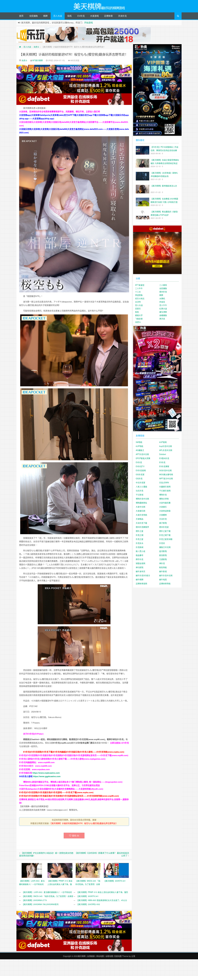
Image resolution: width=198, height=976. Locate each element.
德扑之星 (139, 531)
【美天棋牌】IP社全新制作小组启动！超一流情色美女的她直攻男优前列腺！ (46, 854)
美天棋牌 (82, 956)
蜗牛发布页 (140, 571)
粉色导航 (163, 567)
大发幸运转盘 (165, 510)
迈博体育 (108, 15)
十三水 (138, 291)
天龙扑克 (122, 15)
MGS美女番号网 (166, 474)
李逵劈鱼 (139, 295)
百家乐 (138, 308)
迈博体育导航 (165, 583)
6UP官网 (163, 442)
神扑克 (162, 563)
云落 (133, 956)
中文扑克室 (140, 482)
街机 (69, 15)
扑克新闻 (139, 547)
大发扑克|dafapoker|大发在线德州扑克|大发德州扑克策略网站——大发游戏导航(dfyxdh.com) (61, 788)
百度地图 (118, 956)
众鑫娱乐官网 (165, 486)
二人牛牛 (139, 288)
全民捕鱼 (33, 15)
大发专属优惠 (165, 502)
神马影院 (139, 567)
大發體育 (163, 514)
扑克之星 (139, 539)
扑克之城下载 (165, 535)
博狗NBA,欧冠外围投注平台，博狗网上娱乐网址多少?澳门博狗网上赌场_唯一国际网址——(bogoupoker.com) (72, 781)
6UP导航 (139, 446)
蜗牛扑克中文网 (165, 575)
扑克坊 (162, 543)
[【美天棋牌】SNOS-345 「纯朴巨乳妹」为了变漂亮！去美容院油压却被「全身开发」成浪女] (88, 870)
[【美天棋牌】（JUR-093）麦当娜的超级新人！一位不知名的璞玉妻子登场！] (31, 870)
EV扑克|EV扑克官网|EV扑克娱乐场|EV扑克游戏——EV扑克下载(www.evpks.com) (56, 792)
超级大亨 (139, 315)
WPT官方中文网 (166, 478)
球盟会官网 (140, 563)
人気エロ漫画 (141, 486)
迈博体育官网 (141, 583)
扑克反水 (139, 543)
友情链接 (91, 956)
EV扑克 (81, 15)
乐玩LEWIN (164, 482)
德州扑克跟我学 (142, 527)
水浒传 (138, 301)
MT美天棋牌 (37, 60)
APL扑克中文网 (165, 450)
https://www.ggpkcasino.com (46, 776)
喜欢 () (75, 835)
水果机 (162, 298)
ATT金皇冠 (139, 285)
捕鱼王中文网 (165, 547)
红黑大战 (163, 308)
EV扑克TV (140, 466)
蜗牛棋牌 (139, 579)
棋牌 (45, 15)
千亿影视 (139, 494)
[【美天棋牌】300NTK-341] (116, 870)
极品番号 (139, 555)
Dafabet (162, 454)
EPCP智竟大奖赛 (143, 458)
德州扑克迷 (164, 527)
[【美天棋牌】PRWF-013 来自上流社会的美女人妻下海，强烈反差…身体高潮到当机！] (60, 870)
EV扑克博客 (164, 466)
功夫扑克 (139, 490)
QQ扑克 (139, 478)
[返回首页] (20, 46)
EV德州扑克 (164, 458)
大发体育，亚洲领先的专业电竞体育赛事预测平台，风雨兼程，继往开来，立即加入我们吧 (59, 111)
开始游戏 (88, 22)
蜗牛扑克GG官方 (143, 575)
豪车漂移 (163, 312)
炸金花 (162, 301)
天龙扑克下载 (141, 523)
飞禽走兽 (139, 318)
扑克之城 (139, 535)
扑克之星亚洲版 (165, 539)
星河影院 (163, 551)
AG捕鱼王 (140, 450)
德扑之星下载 (165, 531)
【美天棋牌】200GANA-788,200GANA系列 (40, 904)
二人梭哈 (163, 285)
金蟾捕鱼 (163, 315)
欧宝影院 (163, 555)
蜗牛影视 (163, 571)
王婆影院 (163, 559)
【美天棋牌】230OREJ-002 (88, 904)
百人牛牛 (163, 305)
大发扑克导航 (141, 514)
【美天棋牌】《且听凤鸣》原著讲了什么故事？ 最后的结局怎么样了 (102, 854)
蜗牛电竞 (163, 579)
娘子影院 (163, 523)
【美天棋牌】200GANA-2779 (34, 900)
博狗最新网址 (141, 502)
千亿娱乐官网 (165, 490)
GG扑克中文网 (165, 470)
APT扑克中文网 (142, 454)
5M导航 (139, 442)
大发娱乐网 (140, 510)
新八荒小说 (140, 551)
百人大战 (57, 15)
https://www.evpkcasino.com (46, 772)
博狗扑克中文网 (142, 498)
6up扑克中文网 (165, 446)
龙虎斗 (36, 46)
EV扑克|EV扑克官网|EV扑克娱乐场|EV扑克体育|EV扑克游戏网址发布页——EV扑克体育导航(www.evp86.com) (69, 795)
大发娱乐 (163, 506)
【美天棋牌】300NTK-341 (88, 896)
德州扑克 (163, 291)
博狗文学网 (164, 498)
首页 (21, 15)
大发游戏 (94, 15)
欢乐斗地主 (140, 298)
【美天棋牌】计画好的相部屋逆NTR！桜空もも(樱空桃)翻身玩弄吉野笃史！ (73, 54)
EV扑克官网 (141, 470)
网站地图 (100, 956)
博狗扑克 (163, 494)
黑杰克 (162, 318)
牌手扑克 (139, 559)
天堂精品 (139, 518)
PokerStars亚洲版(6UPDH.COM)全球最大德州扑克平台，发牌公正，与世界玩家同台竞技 (59, 785)
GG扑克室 (140, 474)
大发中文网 (140, 506)
